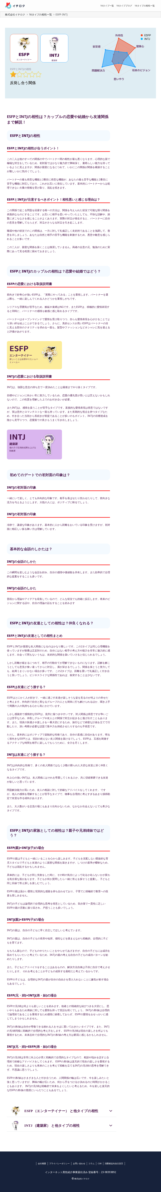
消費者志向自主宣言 (114, 1163)
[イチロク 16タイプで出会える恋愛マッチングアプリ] (15, 6)
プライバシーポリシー (59, 1163)
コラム (91, 1163)
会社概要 (42, 1163)
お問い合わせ (79, 1163)
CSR (100, 1163)
